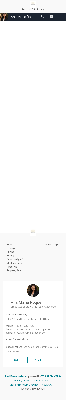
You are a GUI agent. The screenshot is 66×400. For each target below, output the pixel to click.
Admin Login (52, 244)
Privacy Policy (21, 380)
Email (51, 17)
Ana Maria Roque (23, 17)
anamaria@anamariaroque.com (34, 329)
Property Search (15, 270)
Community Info (15, 259)
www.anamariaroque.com (31, 332)
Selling (10, 255)
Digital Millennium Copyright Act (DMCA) (31, 384)
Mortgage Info (14, 263)
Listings (11, 248)
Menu (62, 17)
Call (42, 17)
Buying (10, 252)
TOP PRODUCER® (51, 376)
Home (10, 244)
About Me (12, 266)
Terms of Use (41, 380)
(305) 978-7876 (25, 326)
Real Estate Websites (16, 376)
